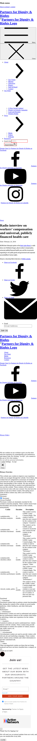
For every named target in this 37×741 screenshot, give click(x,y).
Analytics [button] (3, 619)
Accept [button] (14, 462)
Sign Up (8, 148)
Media (10, 133)
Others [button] (2, 641)
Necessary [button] (3, 496)
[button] (2, 654)
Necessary (5, 498)
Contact (10, 89)
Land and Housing (14, 112)
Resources (7, 138)
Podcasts (11, 137)
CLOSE (3, 740)
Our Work (7, 354)
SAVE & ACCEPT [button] (6, 651)
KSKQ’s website (26, 259)
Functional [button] (3, 598)
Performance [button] (4, 610)
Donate (2, 148)
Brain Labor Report (25, 245)
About (6, 352)
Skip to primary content (7, 7)
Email (6, 323)
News (2, 220)
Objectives (11, 83)
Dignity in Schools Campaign (17, 110)
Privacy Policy (4, 435)
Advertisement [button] (4, 630)
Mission (10, 81)
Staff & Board (12, 87)
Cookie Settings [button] (6, 462)
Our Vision (11, 80)
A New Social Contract (15, 108)
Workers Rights (13, 114)
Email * (5, 688)
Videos (10, 135)
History (10, 85)
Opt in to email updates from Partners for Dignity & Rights (15, 702)
